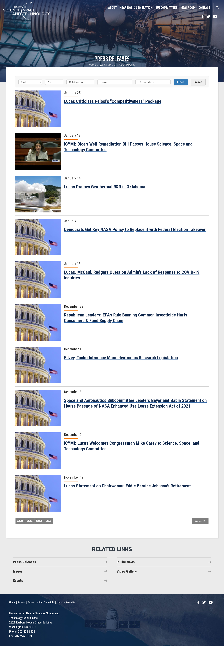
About (112, 7)
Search (217, 7)
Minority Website (66, 602)
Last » (48, 520)
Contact (204, 7)
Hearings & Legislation (136, 7)
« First (20, 520)
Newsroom (187, 7)
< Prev (29, 520)
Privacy (22, 602)
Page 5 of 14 (199, 521)
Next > (39, 520)
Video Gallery (127, 571)
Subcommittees (166, 7)
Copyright (49, 602)
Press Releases (112, 59)
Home (92, 64)
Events (18, 580)
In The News (126, 562)
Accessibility (35, 602)
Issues (18, 571)
